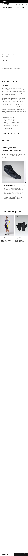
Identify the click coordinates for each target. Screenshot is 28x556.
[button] (5, 60)
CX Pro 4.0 (3, 239)
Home (3, 7)
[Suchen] (16, 4)
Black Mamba (18, 239)
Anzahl (3, 71)
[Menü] (1, 4)
